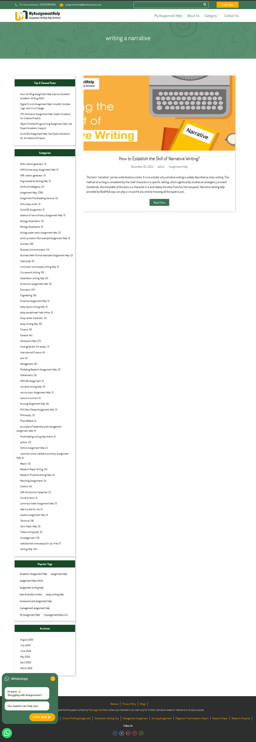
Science (24, 486)
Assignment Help (28, 192)
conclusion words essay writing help (38, 266)
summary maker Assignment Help (37, 503)
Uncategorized (27, 537)
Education (25, 289)
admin (161, 166)
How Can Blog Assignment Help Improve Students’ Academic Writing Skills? (45, 96)
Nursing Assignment (161, 718)
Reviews (114, 704)
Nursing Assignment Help (32, 403)
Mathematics (26, 375)
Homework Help (28, 341)
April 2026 (25, 662)
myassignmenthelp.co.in (56, 615)
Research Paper (220, 718)
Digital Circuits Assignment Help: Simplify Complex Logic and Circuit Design (45, 106)
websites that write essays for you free (39, 543)
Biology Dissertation (30, 221)
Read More (159, 202)
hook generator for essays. (33, 346)
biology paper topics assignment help (38, 232)
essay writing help (29, 324)
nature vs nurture (29, 398)
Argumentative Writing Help (34, 181)
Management (26, 364)
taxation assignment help (32, 515)
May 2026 (25, 656)
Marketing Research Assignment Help (38, 369)
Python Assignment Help (32, 448)
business (24, 244)
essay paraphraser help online (35, 312)
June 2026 (25, 651)
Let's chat (40, 717)
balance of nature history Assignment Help (41, 215)
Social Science (27, 497)
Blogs (142, 704)
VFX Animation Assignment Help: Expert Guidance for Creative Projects (45, 116)
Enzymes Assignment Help (33, 301)
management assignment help (35, 608)
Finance (24, 329)
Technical (25, 520)
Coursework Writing (30, 272)
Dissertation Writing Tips (107, 718)
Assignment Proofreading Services (37, 198)
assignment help (59, 574)
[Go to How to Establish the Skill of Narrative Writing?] (159, 113)
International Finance (30, 352)
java (22, 358)
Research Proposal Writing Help (35, 475)
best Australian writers (31, 594)
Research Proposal (241, 718)
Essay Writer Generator (31, 318)
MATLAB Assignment (30, 381)
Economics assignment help (34, 284)
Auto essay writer (28, 204)
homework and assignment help (36, 601)
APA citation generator (31, 175)
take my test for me (30, 509)
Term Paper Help (28, 526)
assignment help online (31, 580)
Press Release (26, 420)
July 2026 (25, 645)
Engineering (26, 295)
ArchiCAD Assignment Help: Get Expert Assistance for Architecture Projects (45, 136)
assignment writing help (31, 587)
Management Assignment (135, 718)
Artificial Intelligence (30, 186)
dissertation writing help (32, 278)
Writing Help (26, 549)
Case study (25, 261)
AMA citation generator (31, 164)
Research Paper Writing (31, 469)
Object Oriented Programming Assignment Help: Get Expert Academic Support (46, 126)
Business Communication (33, 249)
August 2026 (26, 639)
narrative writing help (31, 386)
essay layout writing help (32, 306)
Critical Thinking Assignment (76, 718)
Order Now (228, 5)
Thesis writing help (29, 532)
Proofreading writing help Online (36, 436)
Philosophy (25, 415)
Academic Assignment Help (33, 574)
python (23, 442)
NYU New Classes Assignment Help (37, 409)
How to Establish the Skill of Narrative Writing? (159, 158)
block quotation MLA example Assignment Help (43, 238)
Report (23, 463)
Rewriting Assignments (31, 480)
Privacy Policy (129, 704)
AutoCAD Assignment (31, 209)
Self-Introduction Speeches (33, 492)
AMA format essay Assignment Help (37, 169)
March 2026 (26, 668)
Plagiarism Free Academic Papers (191, 718)
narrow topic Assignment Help (35, 392)
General (24, 335)
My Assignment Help (30, 615)
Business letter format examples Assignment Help (44, 255)
